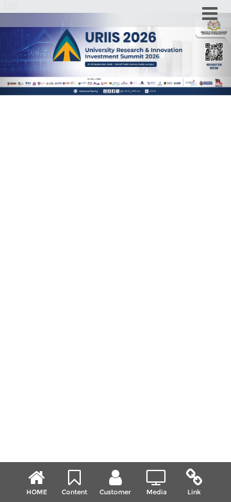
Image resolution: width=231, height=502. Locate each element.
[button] (17, 54)
